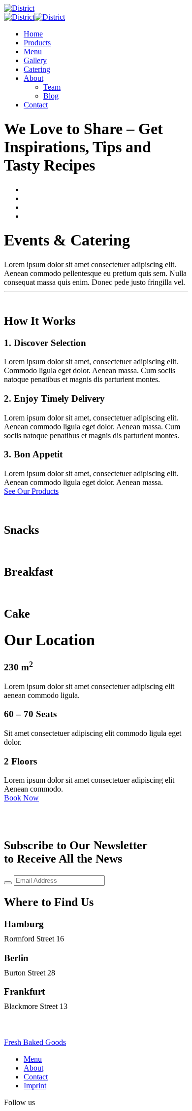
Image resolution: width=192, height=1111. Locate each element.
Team (52, 87)
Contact (36, 105)
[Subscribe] (8, 882)
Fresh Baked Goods (35, 1042)
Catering (37, 69)
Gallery (35, 60)
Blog (51, 96)
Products (37, 42)
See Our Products (31, 491)
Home (33, 34)
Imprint (35, 1085)
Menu (33, 51)
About (33, 78)
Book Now (21, 798)
